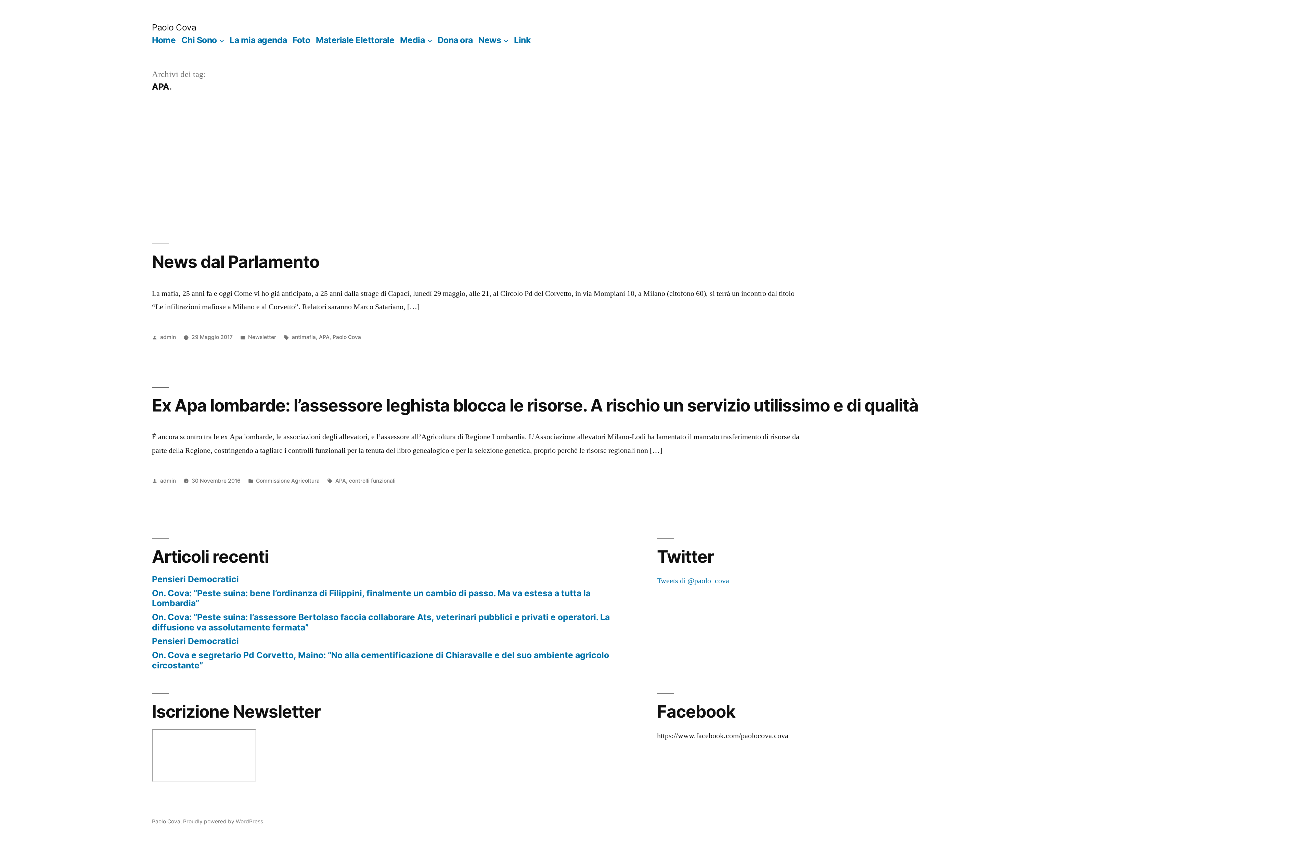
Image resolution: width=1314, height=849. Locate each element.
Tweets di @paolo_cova (693, 581)
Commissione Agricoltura (288, 481)
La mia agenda (258, 40)
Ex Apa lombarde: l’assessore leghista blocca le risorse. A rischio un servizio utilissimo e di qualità (535, 405)
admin (168, 337)
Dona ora (455, 40)
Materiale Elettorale (355, 40)
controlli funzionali (372, 481)
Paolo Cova (174, 27)
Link (522, 40)
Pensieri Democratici (195, 579)
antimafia (304, 337)
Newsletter (262, 337)
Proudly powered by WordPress (223, 821)
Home (164, 40)
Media (412, 40)
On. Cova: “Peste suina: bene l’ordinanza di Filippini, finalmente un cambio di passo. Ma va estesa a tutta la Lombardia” (371, 598)
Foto (301, 40)
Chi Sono (199, 40)
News (489, 40)
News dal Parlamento (235, 261)
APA (324, 337)
